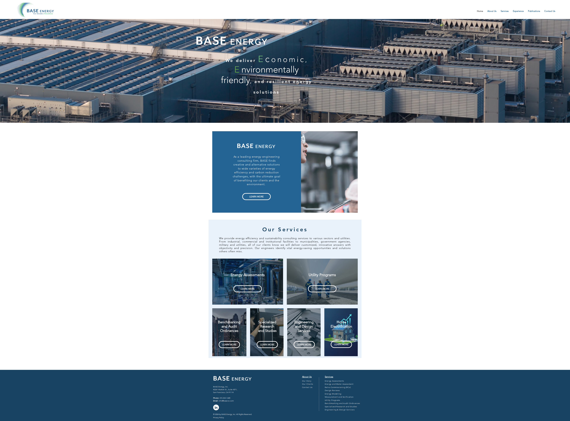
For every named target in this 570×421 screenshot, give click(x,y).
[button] (519, 11)
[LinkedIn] (216, 407)
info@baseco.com (226, 401)
